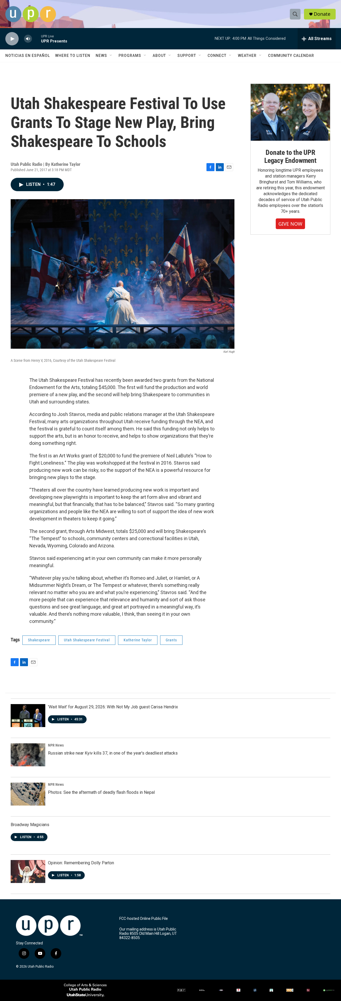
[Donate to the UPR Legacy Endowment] (290, 112)
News (101, 55)
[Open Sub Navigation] (111, 55)
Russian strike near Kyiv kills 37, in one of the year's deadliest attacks (113, 753)
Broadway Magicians (30, 824)
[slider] (36, 38)
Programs (130, 55)
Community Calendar (291, 55)
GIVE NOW (290, 224)
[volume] (28, 39)
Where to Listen (72, 55)
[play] (12, 39)
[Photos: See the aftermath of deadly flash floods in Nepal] (28, 794)
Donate (322, 14)
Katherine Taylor (138, 640)
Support (186, 55)
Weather (247, 55)
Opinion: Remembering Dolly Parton (81, 862)
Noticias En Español (27, 55)
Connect (217, 55)
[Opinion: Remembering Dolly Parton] (28, 871)
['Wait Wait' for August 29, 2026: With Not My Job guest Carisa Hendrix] (28, 715)
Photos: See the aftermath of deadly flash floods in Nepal (101, 792)
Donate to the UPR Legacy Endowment (290, 156)
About (159, 55)
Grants (171, 640)
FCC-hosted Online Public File (143, 919)
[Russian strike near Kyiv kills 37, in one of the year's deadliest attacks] (28, 754)
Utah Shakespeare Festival (87, 640)
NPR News (56, 745)
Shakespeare (39, 640)
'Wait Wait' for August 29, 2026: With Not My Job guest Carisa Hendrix (113, 706)
